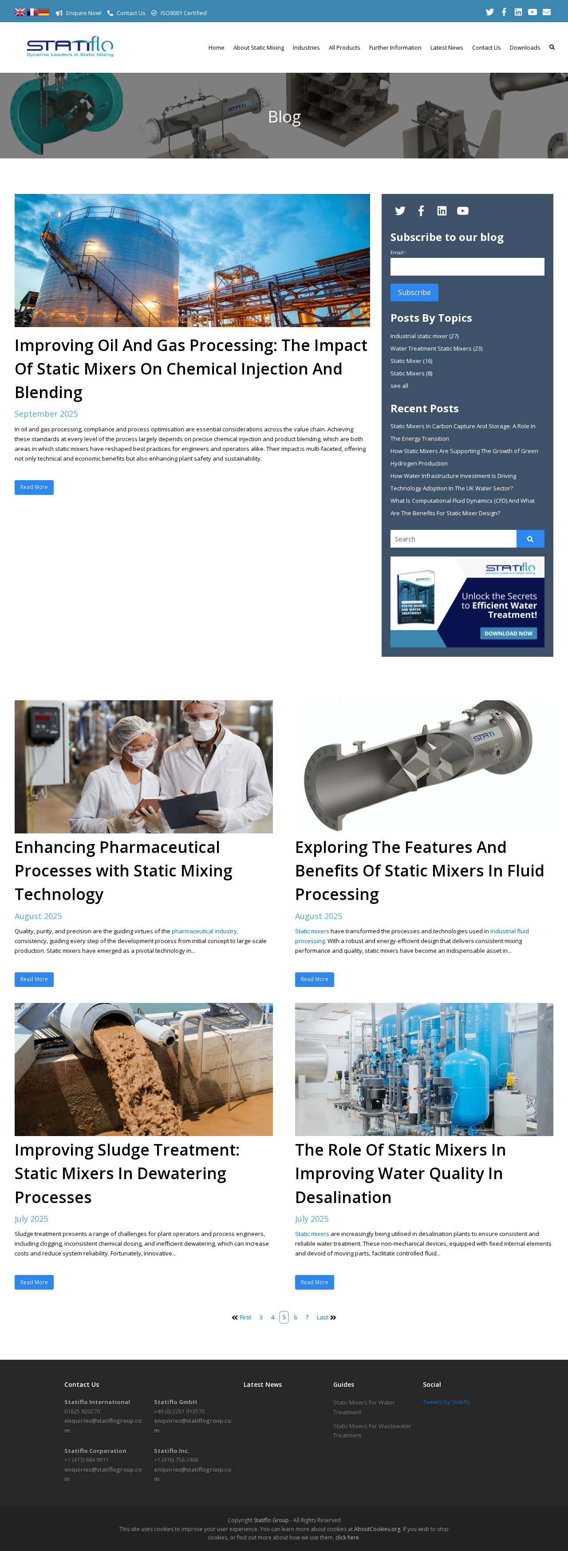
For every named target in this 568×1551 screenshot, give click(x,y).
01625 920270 (82, 1411)
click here (347, 1537)
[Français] (32, 15)
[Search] (530, 539)
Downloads (525, 47)
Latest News (446, 47)
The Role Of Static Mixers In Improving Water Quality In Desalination (400, 1173)
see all (399, 386)
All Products (344, 47)
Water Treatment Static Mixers (436, 348)
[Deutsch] (44, 15)
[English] (20, 15)
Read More (34, 487)
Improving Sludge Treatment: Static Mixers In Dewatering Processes (127, 1173)
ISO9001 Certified (183, 13)
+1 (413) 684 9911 (86, 1460)
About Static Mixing (258, 47)
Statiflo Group (271, 1520)
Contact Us (130, 13)
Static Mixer (411, 361)
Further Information (395, 47)
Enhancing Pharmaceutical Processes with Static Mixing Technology (124, 870)
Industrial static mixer (424, 336)
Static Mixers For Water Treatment (364, 1407)
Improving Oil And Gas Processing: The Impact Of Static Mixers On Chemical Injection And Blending (191, 368)
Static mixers (313, 931)
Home (217, 47)
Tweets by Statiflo (447, 1402)
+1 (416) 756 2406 (176, 1460)
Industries (306, 47)
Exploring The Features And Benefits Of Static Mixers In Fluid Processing (419, 870)
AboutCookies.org (377, 1529)
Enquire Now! (83, 13)
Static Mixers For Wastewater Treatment (372, 1430)
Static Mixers (411, 373)
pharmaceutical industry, (205, 931)
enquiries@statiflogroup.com (103, 1425)
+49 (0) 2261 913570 (179, 1411)
